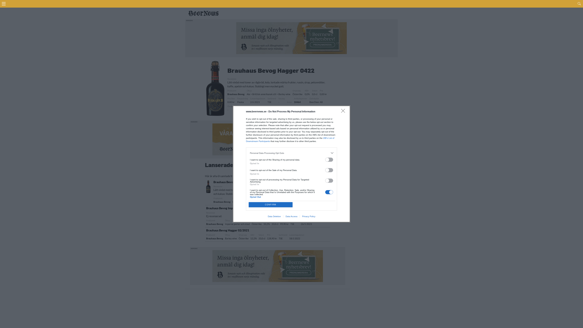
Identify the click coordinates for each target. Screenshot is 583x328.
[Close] (344, 112)
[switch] (329, 160)
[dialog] (291, 164)
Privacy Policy (308, 216)
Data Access (291, 216)
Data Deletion (274, 216)
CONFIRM (270, 204)
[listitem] (291, 153)
